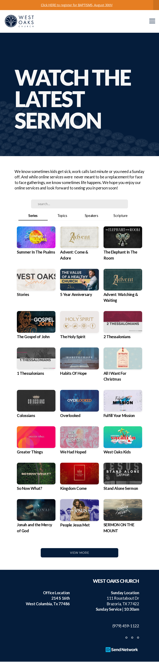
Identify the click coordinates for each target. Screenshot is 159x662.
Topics (62, 215)
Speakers (91, 215)
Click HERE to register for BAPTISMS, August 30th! (76, 5)
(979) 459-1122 (124, 625)
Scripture (120, 215)
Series (33, 215)
